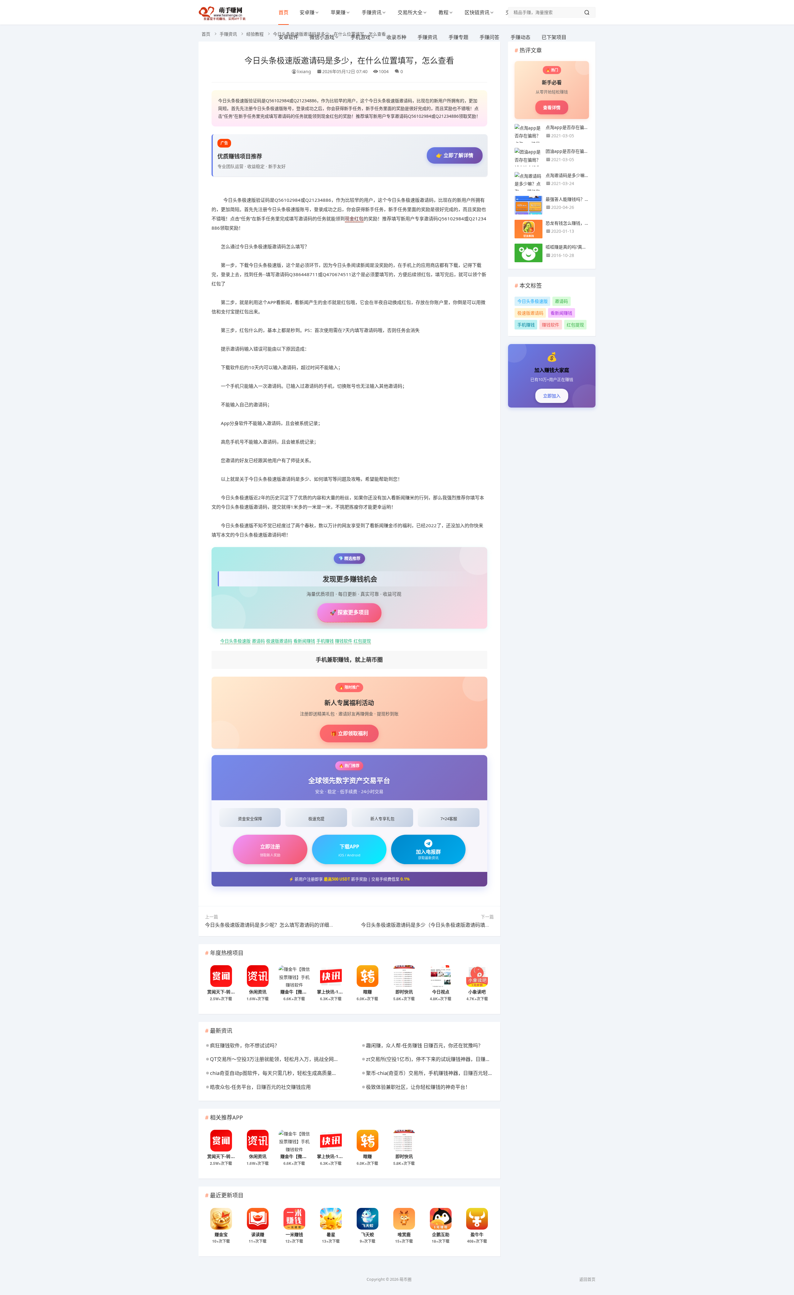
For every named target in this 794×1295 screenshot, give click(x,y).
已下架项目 (554, 37)
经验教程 (255, 34)
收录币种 (396, 37)
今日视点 (440, 991)
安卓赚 (307, 12)
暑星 (331, 1234)
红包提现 (362, 641)
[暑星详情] (331, 1219)
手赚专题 (458, 37)
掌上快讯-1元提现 (334, 991)
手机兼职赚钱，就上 (349, 659)
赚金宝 (221, 1234)
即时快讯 (404, 991)
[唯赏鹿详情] (404, 1219)
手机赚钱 (325, 641)
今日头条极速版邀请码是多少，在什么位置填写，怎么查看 (349, 60)
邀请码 (258, 641)
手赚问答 (489, 37)
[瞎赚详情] (367, 976)
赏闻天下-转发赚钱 (225, 991)
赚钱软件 (343, 641)
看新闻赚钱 (304, 641)
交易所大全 (410, 12)
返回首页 (587, 1279)
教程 (443, 12)
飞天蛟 (367, 1234)
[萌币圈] (223, 18)
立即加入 (551, 396)
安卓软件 (288, 37)
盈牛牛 (477, 1234)
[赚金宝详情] (221, 1219)
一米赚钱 (294, 1234)
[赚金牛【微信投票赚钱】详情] (294, 976)
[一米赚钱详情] (294, 1219)
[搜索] (587, 12)
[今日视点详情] (441, 976)
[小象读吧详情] (477, 976)
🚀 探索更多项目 (349, 612)
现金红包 (354, 218)
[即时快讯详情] (404, 976)
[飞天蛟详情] (367, 1219)
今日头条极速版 (235, 641)
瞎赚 (367, 991)
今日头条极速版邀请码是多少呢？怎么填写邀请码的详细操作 (272, 925)
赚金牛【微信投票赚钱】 (304, 991)
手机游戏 (360, 37)
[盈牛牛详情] (477, 1219)
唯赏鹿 (404, 1234)
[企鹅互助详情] (441, 1219)
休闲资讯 (257, 991)
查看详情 (551, 107)
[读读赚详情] (258, 1219)
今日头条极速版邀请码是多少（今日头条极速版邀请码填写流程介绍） (438, 925)
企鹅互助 (440, 1234)
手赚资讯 (371, 12)
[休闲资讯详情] (258, 976)
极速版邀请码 (279, 641)
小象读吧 (477, 991)
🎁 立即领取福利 (349, 733)
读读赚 (257, 1234)
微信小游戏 (322, 37)
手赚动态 (520, 37)
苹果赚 (338, 12)
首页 (283, 12)
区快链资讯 (477, 12)
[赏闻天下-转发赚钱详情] (221, 976)
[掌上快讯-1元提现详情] (331, 976)
